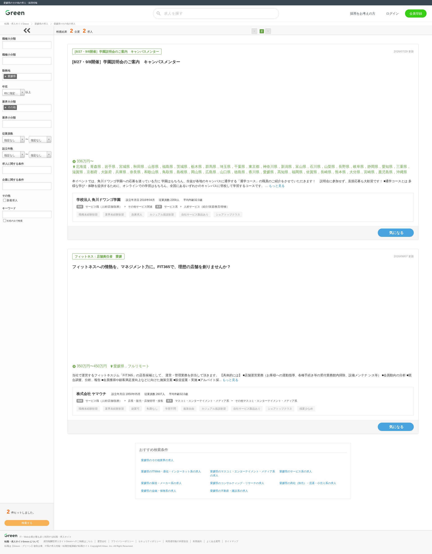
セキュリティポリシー (149, 541)
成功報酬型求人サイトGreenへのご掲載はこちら (68, 541)
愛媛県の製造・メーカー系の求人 (161, 483)
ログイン (392, 13)
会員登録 (416, 13)
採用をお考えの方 (362, 13)
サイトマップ (231, 541)
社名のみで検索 (14, 221)
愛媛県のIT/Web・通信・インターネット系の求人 (171, 471)
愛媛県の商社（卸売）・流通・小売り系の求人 (307, 483)
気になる (396, 233)
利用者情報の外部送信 (177, 541)
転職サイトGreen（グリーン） (14, 13)
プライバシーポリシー (122, 541)
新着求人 (12, 200)
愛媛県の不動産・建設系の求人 (229, 490)
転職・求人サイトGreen (16, 23)
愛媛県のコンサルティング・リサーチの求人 (237, 483)
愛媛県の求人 (41, 23)
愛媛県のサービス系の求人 (295, 471)
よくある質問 (213, 541)
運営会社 (101, 541)
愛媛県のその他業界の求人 (157, 460)
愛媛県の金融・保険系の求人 (158, 490)
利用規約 (197, 541)
